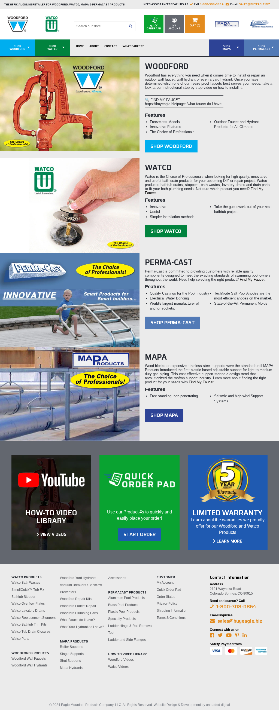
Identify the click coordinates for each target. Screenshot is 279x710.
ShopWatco (52, 47)
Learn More (229, 541)
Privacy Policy (167, 603)
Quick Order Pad (169, 590)
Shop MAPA (164, 415)
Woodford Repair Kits (76, 599)
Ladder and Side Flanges (127, 640)
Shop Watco (165, 231)
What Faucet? (133, 46)
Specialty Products (122, 619)
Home (80, 46)
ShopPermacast (261, 47)
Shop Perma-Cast (172, 322)
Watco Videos (118, 667)
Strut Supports (70, 661)
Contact (110, 46)
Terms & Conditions (171, 618)
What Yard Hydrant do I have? (82, 627)
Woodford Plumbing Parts (79, 613)
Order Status (166, 597)
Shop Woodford (171, 146)
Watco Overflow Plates (28, 603)
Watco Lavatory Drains (28, 611)
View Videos (53, 534)
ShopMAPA (227, 47)
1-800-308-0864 (212, 4)
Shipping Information (172, 611)
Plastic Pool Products (124, 612)
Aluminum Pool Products (126, 598)
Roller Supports (71, 647)
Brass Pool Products (123, 605)
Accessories (117, 578)
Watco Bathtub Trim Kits (29, 624)
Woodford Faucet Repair (78, 606)
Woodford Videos (121, 660)
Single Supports (72, 654)
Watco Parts (20, 639)
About (94, 46)
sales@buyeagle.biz (254, 4)
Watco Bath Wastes (25, 582)
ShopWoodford (17, 47)
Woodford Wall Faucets (28, 658)
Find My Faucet (252, 279)
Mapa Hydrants (71, 668)
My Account (165, 582)
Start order (139, 534)
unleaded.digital (218, 705)
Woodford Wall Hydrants (29, 665)
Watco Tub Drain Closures (30, 632)
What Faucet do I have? (77, 620)
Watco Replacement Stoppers (33, 618)
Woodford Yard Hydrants (78, 578)
